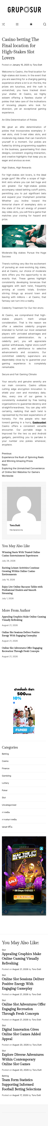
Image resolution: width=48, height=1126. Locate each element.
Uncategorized (9, 805)
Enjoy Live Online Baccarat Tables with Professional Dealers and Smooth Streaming (22, 590)
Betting (5, 754)
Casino (5, 761)
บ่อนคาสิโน (7, 827)
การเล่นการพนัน (9, 819)
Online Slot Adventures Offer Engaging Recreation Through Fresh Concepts (24, 1009)
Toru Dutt (37, 64)
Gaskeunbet (39, 422)
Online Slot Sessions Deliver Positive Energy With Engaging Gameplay (23, 983)
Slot (4, 797)
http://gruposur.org (16, 530)
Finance (5, 768)
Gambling (6, 775)
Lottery (5, 783)
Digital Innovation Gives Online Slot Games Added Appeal (21, 1034)
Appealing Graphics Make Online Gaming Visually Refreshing (21, 958)
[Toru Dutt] (24, 504)
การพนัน (6, 812)
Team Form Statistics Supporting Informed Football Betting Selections (21, 1084)
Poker (5, 790)
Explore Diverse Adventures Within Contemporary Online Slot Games (23, 1059)
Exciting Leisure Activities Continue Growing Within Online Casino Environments (20, 571)
